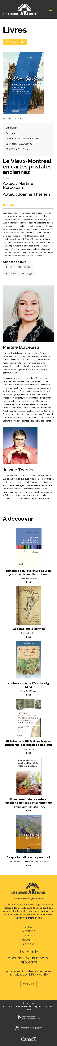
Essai (14, 128)
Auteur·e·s (28, 931)
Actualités (28, 940)
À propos (28, 944)
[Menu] (50, 9)
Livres (28, 927)
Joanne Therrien (34, 194)
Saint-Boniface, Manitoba (28, 898)
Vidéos (28, 935)
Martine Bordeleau (18, 185)
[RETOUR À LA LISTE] (15, 45)
